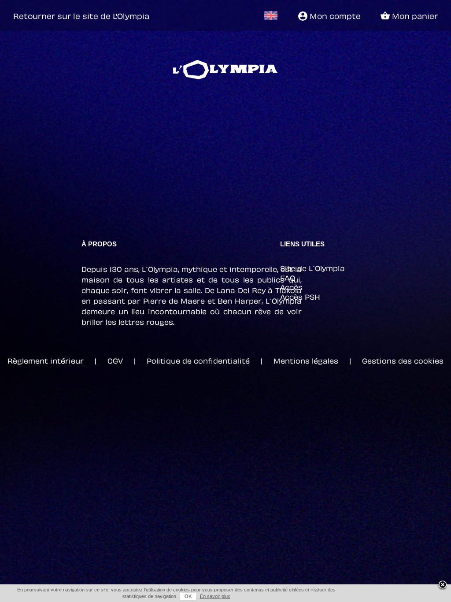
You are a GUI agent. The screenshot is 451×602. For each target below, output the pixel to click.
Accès (291, 286)
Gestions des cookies (403, 360)
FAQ (287, 277)
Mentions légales (306, 360)
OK (188, 596)
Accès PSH (300, 296)
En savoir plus (215, 596)
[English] (270, 15)
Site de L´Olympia (312, 267)
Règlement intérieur (45, 360)
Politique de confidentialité (198, 360)
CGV (115, 360)
